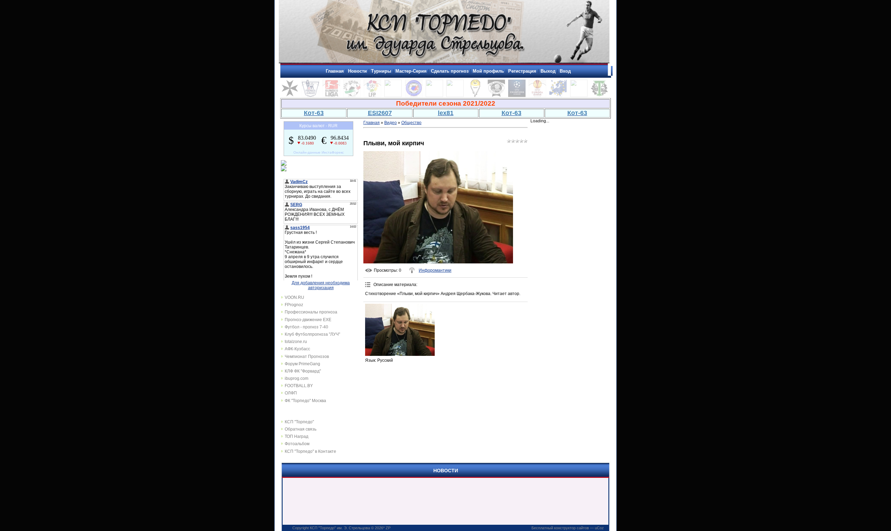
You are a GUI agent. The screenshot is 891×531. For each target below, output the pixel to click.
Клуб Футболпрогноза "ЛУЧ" (312, 334)
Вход (565, 71)
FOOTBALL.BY (299, 385)
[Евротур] (558, 95)
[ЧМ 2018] (455, 95)
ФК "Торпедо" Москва (305, 400)
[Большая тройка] (434, 95)
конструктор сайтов (571, 528)
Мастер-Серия (411, 71)
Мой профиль (488, 71)
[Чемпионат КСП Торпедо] (599, 95)
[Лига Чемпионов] (517, 95)
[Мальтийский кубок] (290, 95)
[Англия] (310, 95)
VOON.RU (294, 297)
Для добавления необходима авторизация (321, 285)
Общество (411, 122)
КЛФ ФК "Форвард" (303, 371)
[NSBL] (579, 95)
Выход (548, 71)
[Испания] (372, 95)
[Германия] (331, 95)
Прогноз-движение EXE (308, 319)
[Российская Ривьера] (414, 95)
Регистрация (522, 71)
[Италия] (352, 95)
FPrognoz (294, 304)
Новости (357, 71)
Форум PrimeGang (302, 363)
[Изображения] (400, 330)
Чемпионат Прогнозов (307, 356)
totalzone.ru (296, 341)
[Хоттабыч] (475, 95)
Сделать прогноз (449, 71)
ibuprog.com (296, 378)
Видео (390, 122)
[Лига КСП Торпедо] (496, 95)
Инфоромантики (435, 270)
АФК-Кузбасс (297, 348)
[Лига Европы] (537, 95)
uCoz (599, 528)
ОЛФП (291, 393)
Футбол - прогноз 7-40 (306, 327)
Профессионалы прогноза (311, 312)
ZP (388, 528)
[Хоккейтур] (393, 95)
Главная (335, 71)
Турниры (381, 71)
